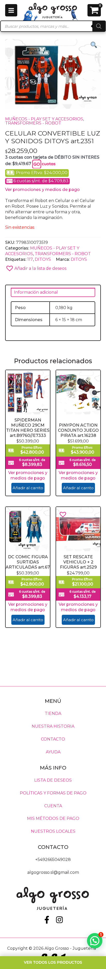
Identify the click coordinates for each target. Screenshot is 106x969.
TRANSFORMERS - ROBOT (33, 123)
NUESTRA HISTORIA (53, 726)
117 (30, 259)
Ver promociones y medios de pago (42, 189)
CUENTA (53, 805)
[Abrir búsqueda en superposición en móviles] (53, 26)
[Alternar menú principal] (11, 10)
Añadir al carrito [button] (28, 488)
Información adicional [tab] (36, 292)
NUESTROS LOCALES (53, 831)
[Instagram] (59, 920)
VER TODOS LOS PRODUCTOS (53, 962)
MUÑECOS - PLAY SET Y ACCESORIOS (44, 119)
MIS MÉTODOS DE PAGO (53, 818)
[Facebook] (47, 920)
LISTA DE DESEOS (53, 780)
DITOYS (43, 259)
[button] (53, 266)
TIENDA (53, 713)
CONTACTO (53, 739)
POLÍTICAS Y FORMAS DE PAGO (53, 792)
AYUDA (53, 752)
